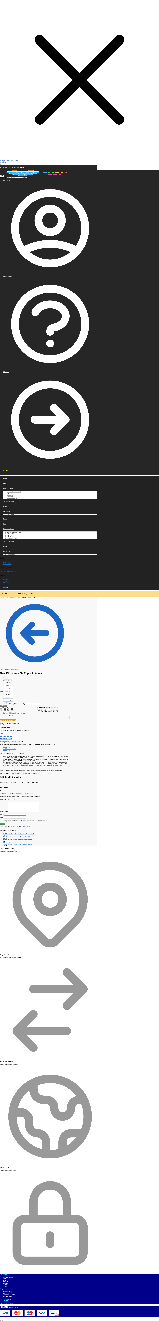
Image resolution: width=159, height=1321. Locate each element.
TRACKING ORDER (6, 739)
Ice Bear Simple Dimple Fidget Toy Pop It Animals (17, 839)
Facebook (6, 579)
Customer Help (7, 276)
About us (6, 1278)
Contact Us (6, 1293)
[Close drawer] (0, 164)
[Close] (0, 722)
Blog (4, 1280)
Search (24, 177)
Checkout (6, 372)
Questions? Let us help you (8, 720)
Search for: (3, 177)
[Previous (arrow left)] (0, 1320)
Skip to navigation (5, 160)
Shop (6, 597)
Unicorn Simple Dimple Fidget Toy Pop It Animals (17, 844)
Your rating (3, 799)
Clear (5, 702)
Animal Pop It (12, 597)
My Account (6, 562)
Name (2, 814)
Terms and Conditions (9, 1294)
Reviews (6, 750)
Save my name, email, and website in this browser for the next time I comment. (25, 821)
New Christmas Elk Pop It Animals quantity (12, 704)
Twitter (5, 581)
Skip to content (15, 160)
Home (2, 597)
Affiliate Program (8, 1277)
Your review (4, 811)
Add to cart (3, 705)
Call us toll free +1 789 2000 (8, 571)
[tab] (36, 747)
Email (2, 817)
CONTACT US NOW (6, 736)
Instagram (6, 582)
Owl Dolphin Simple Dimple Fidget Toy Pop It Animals (18, 834)
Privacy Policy (7, 1296)
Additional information (9, 749)
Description (6, 747)
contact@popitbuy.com (6, 1303)
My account (6, 180)
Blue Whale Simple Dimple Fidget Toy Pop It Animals (18, 836)
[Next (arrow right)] (2, 1320)
